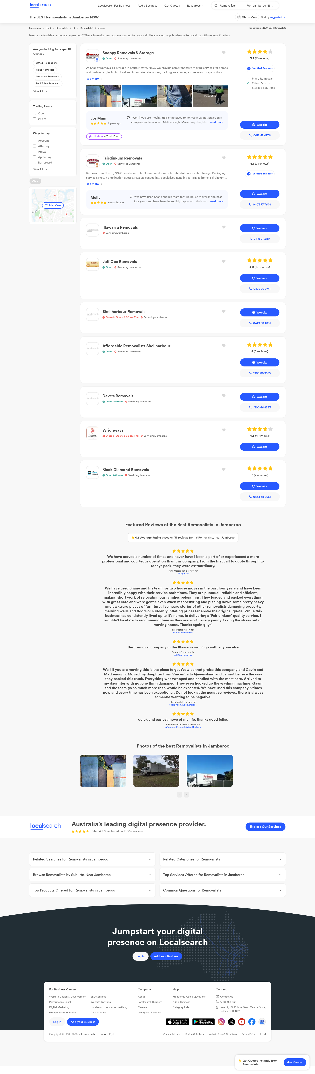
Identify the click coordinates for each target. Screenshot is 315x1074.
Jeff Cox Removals (183, 655)
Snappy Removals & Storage (183, 704)
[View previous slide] (179, 795)
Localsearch (35, 28)
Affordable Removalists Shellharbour (183, 727)
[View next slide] (186, 795)
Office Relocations (46, 62)
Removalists (62, 28)
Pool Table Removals (48, 83)
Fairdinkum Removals (183, 632)
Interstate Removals (47, 76)
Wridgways (183, 573)
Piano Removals (45, 69)
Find (48, 28)
